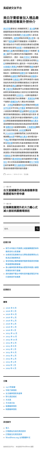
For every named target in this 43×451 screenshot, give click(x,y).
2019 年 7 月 (11, 365)
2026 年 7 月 (11, 311)
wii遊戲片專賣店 (10, 67)
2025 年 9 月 (11, 343)
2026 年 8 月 (11, 308)
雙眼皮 (8, 156)
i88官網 (22, 130)
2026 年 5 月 (11, 317)
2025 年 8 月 (11, 346)
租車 (24, 105)
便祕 (22, 111)
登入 (7, 428)
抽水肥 (11, 136)
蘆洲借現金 (17, 159)
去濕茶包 (20, 95)
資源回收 (31, 98)
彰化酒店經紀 (11, 396)
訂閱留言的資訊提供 (14, 434)
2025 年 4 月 (11, 359)
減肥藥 (16, 38)
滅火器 (32, 28)
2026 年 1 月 (11, 330)
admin (9, 174)
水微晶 (10, 105)
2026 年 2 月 (11, 327)
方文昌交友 (10, 403)
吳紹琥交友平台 (12, 8)
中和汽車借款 (11, 390)
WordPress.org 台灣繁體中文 (18, 437)
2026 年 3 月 (11, 324)
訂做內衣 (9, 89)
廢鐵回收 (14, 102)
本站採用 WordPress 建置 (24, 447)
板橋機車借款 (11, 406)
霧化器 (9, 51)
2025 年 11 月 (11, 336)
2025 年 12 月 (11, 333)
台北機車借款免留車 (14, 393)
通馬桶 (11, 41)
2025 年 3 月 (11, 362)
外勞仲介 (27, 57)
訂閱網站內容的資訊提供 (16, 431)
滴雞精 (33, 76)
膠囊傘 (26, 51)
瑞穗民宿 (9, 127)
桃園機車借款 (11, 409)
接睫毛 (22, 73)
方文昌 (26, 174)
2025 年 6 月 (11, 352)
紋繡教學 (14, 76)
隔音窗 (9, 143)
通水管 (31, 38)
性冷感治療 (24, 35)
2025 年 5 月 (11, 355)
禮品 (7, 140)
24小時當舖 (10, 387)
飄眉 (31, 67)
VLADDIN (10, 133)
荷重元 (8, 117)
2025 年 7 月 (11, 349)
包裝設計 (16, 79)
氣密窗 (19, 48)
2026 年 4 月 (11, 321)
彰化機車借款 (19, 165)
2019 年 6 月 (11, 368)
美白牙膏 (7, 28)
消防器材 (32, 111)
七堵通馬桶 (31, 127)
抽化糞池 (34, 121)
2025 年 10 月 (11, 340)
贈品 (14, 86)
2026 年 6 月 (11, 314)
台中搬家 (21, 108)
